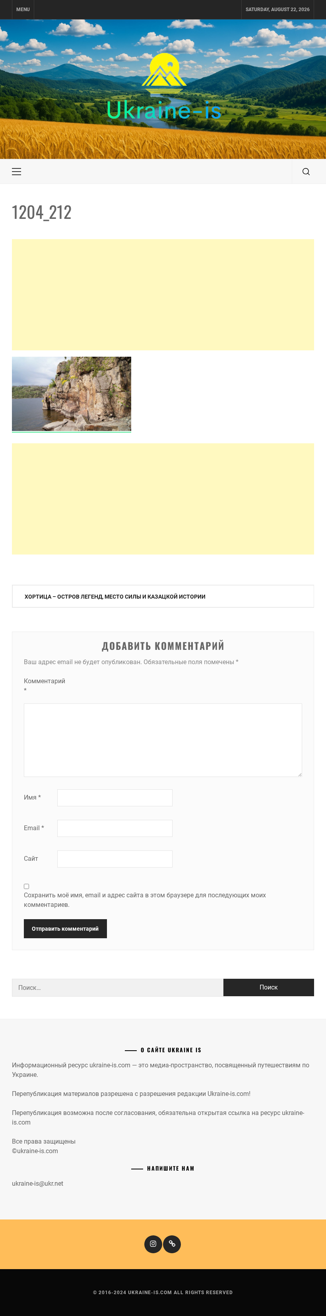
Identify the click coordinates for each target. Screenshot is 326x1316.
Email (34, 828)
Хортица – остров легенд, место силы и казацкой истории (115, 596)
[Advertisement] (163, 294)
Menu (23, 9)
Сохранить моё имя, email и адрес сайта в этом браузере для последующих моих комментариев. (145, 899)
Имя (32, 797)
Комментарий (40, 685)
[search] (306, 172)
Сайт (31, 858)
